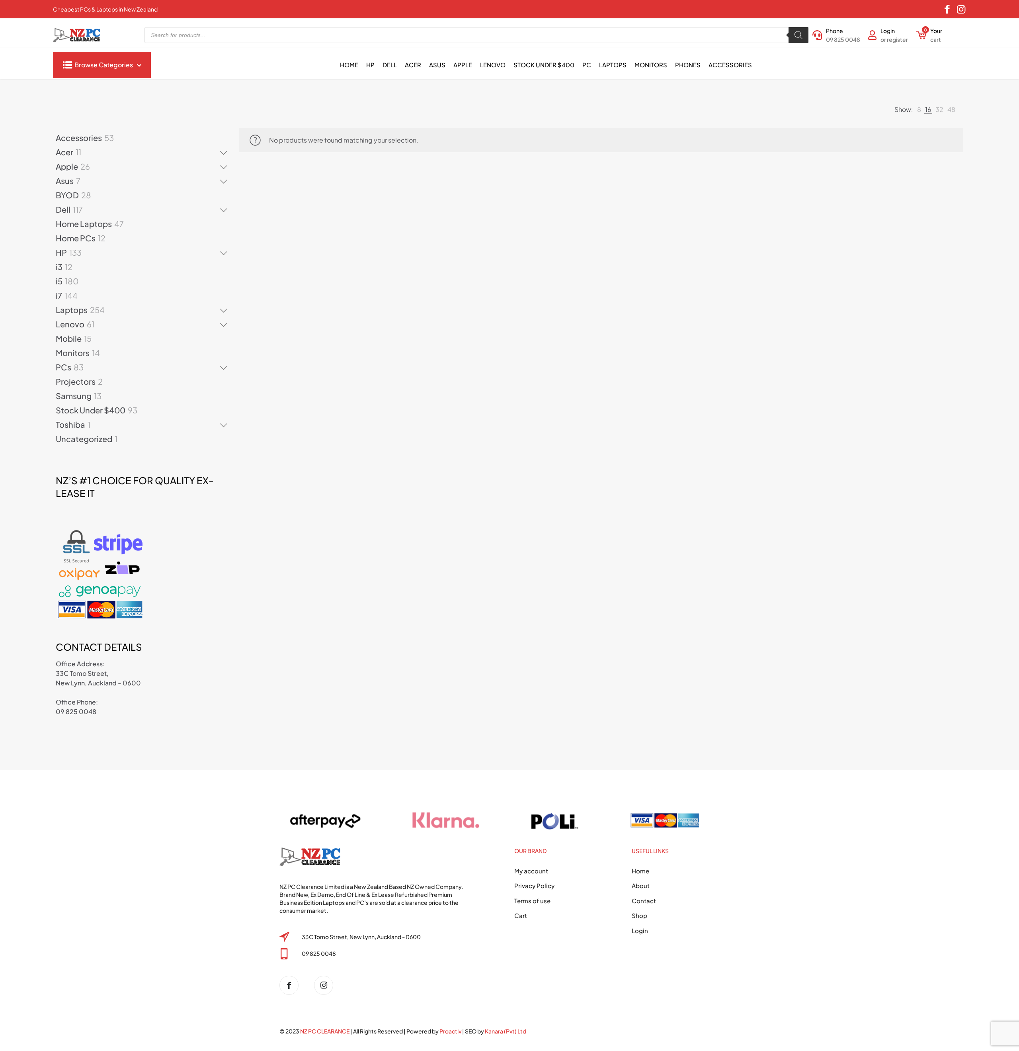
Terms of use (532, 900)
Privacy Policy (534, 885)
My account (531, 871)
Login (640, 930)
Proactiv (450, 1031)
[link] (919, 109)
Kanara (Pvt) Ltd (505, 1031)
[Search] (798, 35)
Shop (639, 915)
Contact (644, 900)
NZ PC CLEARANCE (325, 1031)
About (641, 885)
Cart (520, 915)
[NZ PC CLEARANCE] (292, 985)
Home (640, 871)
